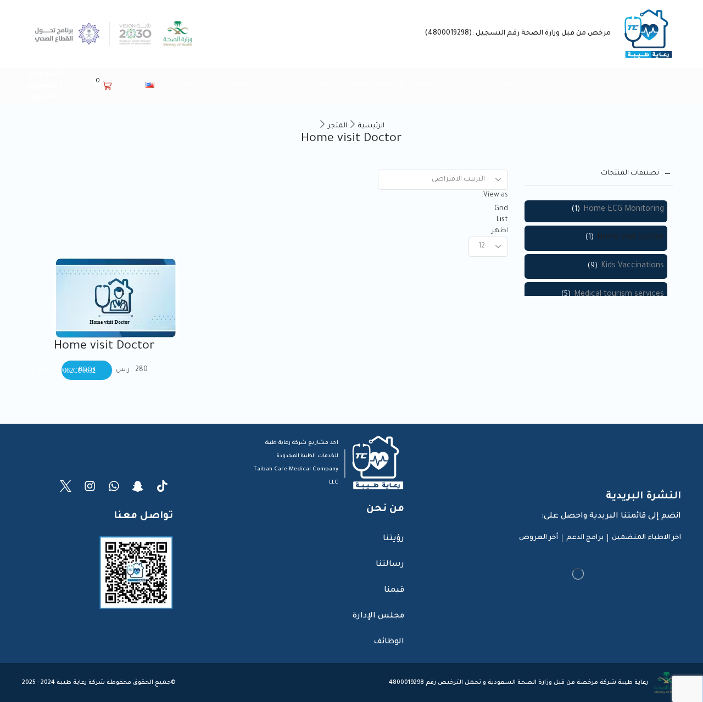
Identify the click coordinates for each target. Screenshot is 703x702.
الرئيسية (566, 85)
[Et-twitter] (65, 486)
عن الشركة (521, 85)
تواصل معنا (315, 85)
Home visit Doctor (104, 346)
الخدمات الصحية (256, 85)
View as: (495, 195)
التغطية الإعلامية (376, 85)
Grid (501, 209)
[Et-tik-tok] (162, 486)
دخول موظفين (193, 85)
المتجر (337, 126)
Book (166, 357)
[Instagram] (90, 486)
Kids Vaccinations (632, 266)
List (502, 220)
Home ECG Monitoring (623, 209)
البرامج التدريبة (466, 85)
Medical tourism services (619, 294)
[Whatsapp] (114, 486)
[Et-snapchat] (138, 486)
